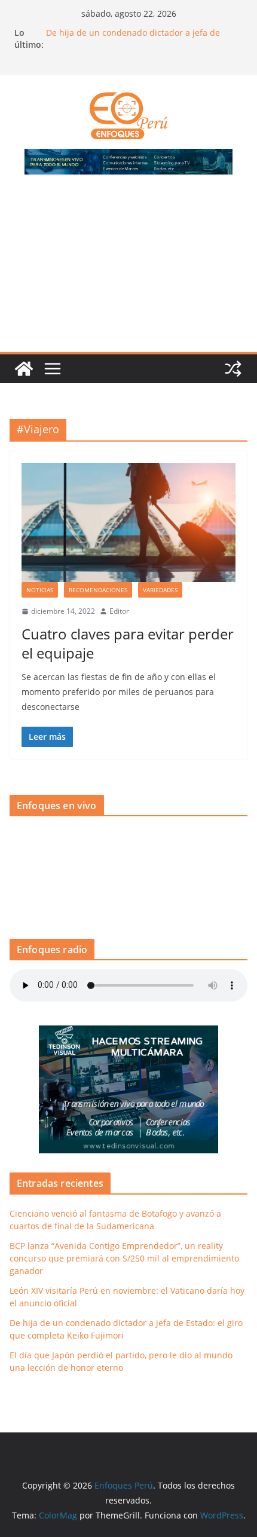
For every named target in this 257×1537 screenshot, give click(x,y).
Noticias (39, 590)
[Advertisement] (128, 270)
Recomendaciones (98, 590)
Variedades (160, 590)
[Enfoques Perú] (24, 368)
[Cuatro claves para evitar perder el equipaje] (128, 522)
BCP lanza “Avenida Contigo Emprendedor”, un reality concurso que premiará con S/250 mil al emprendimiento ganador (124, 1258)
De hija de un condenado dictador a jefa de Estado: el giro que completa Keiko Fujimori (133, 38)
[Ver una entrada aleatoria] (233, 368)
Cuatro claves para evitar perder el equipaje (128, 643)
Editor (119, 611)
